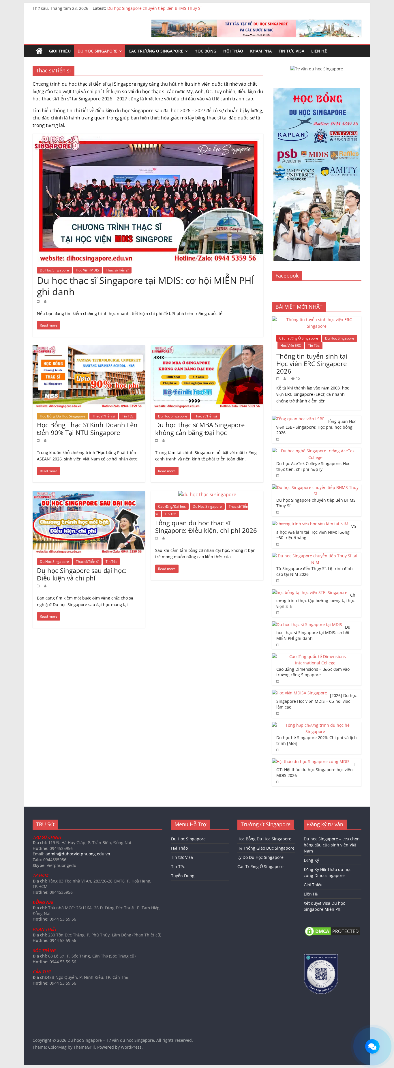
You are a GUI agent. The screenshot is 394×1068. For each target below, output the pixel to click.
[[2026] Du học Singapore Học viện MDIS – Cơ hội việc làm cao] (299, 693)
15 (298, 378)
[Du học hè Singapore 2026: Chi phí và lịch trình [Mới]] (315, 725)
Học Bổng (205, 51)
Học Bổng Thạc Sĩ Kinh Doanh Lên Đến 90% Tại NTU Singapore (87, 428)
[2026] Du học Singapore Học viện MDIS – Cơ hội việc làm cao (316, 701)
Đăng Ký (311, 860)
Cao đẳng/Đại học (172, 506)
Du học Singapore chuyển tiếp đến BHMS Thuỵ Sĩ (154, 8)
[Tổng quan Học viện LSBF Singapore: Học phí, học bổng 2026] (298, 418)
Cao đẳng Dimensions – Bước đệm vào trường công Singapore (313, 672)
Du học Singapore (97, 51)
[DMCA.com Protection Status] (332, 928)
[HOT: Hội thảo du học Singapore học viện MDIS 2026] (311, 761)
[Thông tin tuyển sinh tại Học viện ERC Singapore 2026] (316, 319)
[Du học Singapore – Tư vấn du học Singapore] (39, 51)
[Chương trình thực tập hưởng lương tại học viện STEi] (309, 592)
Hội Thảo (233, 51)
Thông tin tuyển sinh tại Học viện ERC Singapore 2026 (311, 364)
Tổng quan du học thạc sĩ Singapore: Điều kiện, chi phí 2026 (206, 526)
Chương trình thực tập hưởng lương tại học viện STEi (315, 600)
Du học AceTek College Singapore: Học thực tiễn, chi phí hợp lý (313, 466)
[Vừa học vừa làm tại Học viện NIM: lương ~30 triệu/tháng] (310, 523)
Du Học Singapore (54, 270)
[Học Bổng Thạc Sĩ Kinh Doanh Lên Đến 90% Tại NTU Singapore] (89, 349)
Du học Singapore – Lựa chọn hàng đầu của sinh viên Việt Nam (332, 845)
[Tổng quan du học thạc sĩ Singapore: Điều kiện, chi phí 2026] (207, 494)
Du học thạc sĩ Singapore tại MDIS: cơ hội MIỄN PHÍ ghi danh (145, 285)
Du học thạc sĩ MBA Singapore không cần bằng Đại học (200, 428)
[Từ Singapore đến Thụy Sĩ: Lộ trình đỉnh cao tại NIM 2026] (315, 556)
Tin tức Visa (291, 51)
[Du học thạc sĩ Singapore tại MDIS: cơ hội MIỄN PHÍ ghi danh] (148, 137)
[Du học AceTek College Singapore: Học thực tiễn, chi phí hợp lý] (315, 451)
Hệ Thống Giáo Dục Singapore (265, 848)
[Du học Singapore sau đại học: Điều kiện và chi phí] (89, 494)
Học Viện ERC (290, 345)
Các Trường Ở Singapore (156, 51)
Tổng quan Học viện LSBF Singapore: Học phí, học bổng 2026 (316, 427)
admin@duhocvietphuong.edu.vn (78, 854)
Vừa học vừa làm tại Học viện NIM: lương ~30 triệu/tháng (316, 532)
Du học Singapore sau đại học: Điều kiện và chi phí (82, 574)
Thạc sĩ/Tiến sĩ (117, 270)
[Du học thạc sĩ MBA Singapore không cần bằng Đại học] (207, 349)
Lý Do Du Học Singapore (260, 857)
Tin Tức (128, 416)
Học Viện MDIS (87, 270)
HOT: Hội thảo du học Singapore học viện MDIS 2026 (315, 769)
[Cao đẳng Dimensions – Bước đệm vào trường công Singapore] (315, 656)
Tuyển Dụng (182, 875)
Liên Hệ (319, 51)
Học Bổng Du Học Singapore (62, 416)
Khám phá (261, 51)
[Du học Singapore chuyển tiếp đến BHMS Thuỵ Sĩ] (315, 487)
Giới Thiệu (60, 51)
